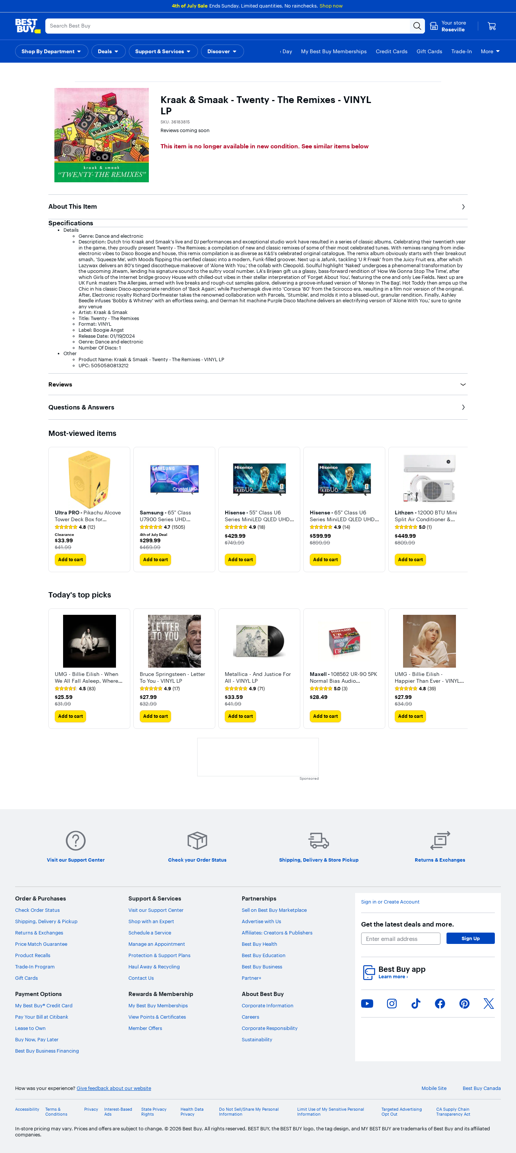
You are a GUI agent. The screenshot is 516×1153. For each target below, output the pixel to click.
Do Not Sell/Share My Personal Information (249, 1112)
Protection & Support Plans (159, 955)
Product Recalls (32, 955)
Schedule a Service (149, 933)
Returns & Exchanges (39, 933)
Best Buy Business (262, 967)
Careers (250, 1017)
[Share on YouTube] (367, 1004)
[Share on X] (489, 1004)
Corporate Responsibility (270, 1028)
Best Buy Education (264, 955)
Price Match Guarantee (41, 944)
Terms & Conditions (56, 1112)
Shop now (331, 6)
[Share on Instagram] (392, 1004)
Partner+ (251, 978)
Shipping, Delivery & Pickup (46, 921)
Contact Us (141, 978)
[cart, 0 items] (491, 26)
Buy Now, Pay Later (37, 1039)
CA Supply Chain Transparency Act (453, 1112)
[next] (462, 509)
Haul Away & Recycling (154, 967)
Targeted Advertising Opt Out (402, 1112)
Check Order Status (37, 910)
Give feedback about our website (114, 1088)
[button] (89, 515)
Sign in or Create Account (390, 902)
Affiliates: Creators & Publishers (277, 933)
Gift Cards (26, 978)
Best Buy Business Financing (47, 1051)
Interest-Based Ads (118, 1112)
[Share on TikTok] (416, 1004)
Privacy (91, 1109)
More (487, 51)
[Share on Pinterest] (465, 1004)
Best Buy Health (259, 944)
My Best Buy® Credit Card (44, 1005)
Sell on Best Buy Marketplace (274, 910)
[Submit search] (417, 26)
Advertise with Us (261, 921)
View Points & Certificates (157, 1017)
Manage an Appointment (156, 944)
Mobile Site (434, 1088)
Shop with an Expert (151, 921)
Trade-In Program (35, 967)
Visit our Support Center (156, 910)
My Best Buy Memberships (158, 1005)
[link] (75, 527)
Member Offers (145, 1028)
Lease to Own (30, 1028)
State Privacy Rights (154, 1112)
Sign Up (471, 938)
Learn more (393, 976)
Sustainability (257, 1039)
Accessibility (27, 1109)
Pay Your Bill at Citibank (41, 1017)
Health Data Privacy (192, 1112)
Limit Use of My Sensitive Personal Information (330, 1112)
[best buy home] (28, 26)
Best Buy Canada (482, 1088)
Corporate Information (268, 1005)
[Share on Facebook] (440, 1004)
